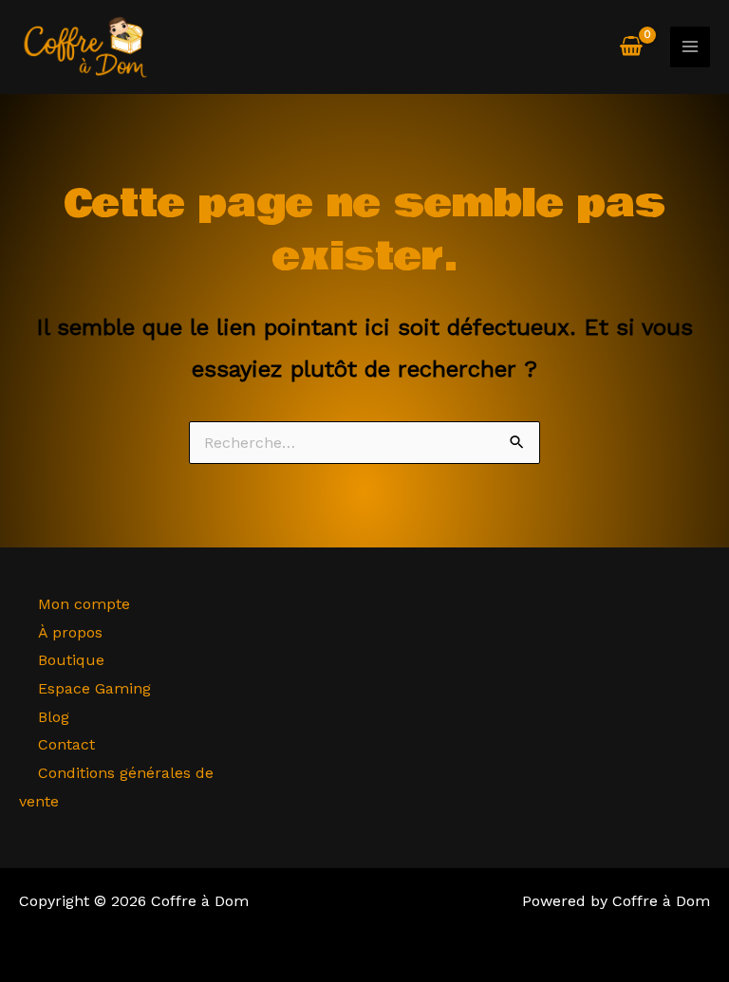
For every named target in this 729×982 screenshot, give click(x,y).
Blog (53, 717)
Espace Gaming (94, 688)
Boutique (71, 660)
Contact (66, 744)
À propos (70, 632)
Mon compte (84, 604)
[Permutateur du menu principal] (690, 46)
